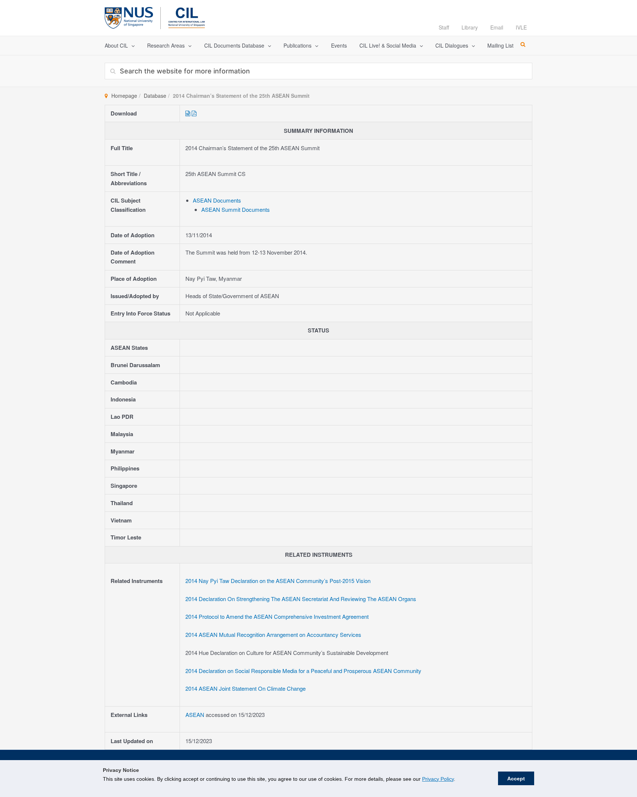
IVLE (521, 27)
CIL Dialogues (451, 45)
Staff (444, 27)
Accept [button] (516, 779)
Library (470, 27)
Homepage (124, 95)
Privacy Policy (438, 779)
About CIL (116, 45)
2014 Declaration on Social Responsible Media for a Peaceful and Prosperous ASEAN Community (303, 670)
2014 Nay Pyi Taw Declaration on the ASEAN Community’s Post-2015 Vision (277, 580)
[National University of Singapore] (129, 17)
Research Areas (166, 45)
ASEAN (195, 714)
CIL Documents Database (234, 45)
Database (155, 95)
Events (339, 45)
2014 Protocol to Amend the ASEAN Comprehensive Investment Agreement (277, 616)
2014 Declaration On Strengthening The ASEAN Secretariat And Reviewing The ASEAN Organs (300, 599)
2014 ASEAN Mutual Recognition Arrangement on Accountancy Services (273, 634)
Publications (297, 45)
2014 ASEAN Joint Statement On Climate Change (245, 688)
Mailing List (500, 45)
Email (496, 27)
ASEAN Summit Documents (235, 209)
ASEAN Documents (217, 200)
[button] (131, 45)
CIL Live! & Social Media (387, 45)
